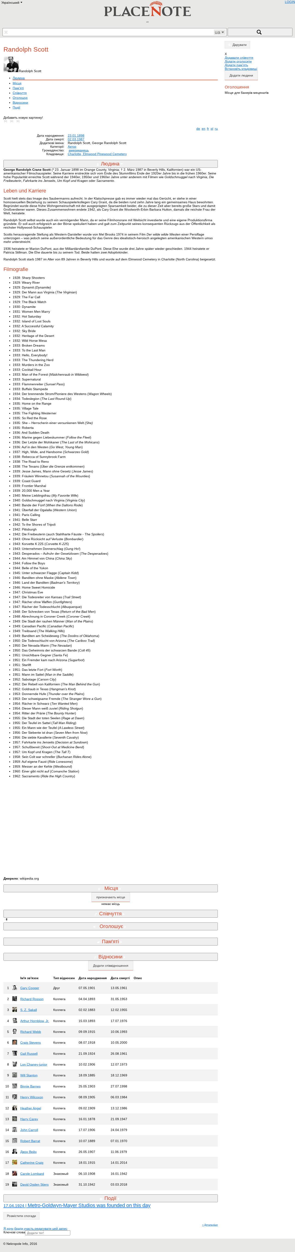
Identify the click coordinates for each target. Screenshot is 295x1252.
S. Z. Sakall (28, 1010)
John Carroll (29, 1130)
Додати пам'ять (236, 65)
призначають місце (110, 897)
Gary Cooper (29, 988)
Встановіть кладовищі (241, 69)
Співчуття (20, 93)
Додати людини (241, 75)
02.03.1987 (76, 139)
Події (16, 107)
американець (79, 150)
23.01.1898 (76, 135)
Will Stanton (29, 1075)
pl (212, 128)
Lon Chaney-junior (33, 1064)
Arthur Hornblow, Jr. (34, 1021)
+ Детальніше (210, 1224)
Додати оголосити (238, 61)
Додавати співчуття (239, 57)
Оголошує (20, 98)
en (203, 128)
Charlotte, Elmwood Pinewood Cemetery (97, 154)
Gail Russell (29, 1053)
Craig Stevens (30, 1042)
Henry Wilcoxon (31, 1097)
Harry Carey (29, 1119)
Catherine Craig (31, 1162)
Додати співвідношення (110, 965)
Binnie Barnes (30, 1086)
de (198, 128)
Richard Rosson (32, 999)
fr (208, 128)
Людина (19, 78)
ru (216, 128)
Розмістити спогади (21, 1216)
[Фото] (6, 121)
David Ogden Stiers (34, 1184)
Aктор (72, 146)
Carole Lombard (32, 1173)
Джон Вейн (28, 1152)
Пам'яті (18, 88)
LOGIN (290, 2)
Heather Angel (30, 1108)
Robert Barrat (30, 1141)
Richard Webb (30, 1032)
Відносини (20, 102)
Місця (17, 83)
